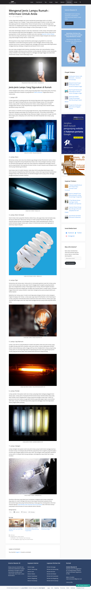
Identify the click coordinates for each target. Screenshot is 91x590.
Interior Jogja (31, 567)
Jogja (48, 588)
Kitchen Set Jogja (51, 567)
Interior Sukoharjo (32, 576)
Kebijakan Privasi (80, 588)
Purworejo (62, 588)
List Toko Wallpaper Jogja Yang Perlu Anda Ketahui (21, 539)
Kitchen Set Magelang (52, 578)
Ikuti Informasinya (70, 263)
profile (71, 582)
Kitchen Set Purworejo (52, 580)
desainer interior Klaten (48, 34)
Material (62, 2)
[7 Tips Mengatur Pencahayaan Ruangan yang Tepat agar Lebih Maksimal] (16, 523)
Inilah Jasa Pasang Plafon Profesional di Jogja (46, 528)
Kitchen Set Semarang (52, 569)
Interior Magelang (32, 578)
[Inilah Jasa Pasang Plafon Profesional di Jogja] (48, 523)
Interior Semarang (32, 569)
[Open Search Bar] (80, 2)
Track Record (39, 2)
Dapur (56, 2)
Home (31, 2)
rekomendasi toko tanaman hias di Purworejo (30, 504)
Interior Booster (38, 92)
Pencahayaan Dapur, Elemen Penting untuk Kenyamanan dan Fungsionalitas (32, 529)
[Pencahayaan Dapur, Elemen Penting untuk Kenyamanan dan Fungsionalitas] (32, 523)
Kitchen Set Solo (51, 571)
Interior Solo (31, 571)
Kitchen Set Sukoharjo (52, 576)
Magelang (56, 588)
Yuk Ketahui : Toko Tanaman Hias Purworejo (20, 538)
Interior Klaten (31, 574)
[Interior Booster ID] (12, 2)
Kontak (75, 2)
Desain (50, 2)
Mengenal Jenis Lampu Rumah (17, 536)
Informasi (69, 2)
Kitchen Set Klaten (51, 574)
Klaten (67, 588)
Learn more (69, 23)
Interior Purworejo (32, 580)
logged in (18, 552)
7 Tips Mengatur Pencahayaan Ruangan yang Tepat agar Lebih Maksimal (16, 529)
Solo (52, 588)
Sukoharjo (73, 588)
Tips (46, 2)
